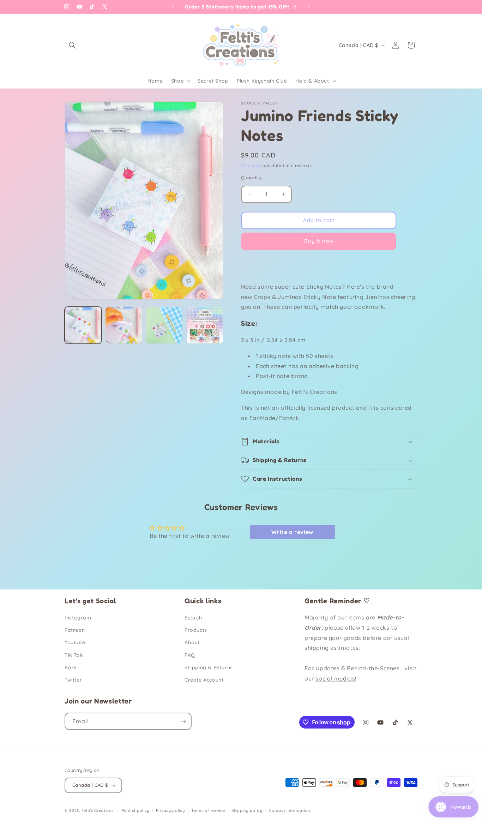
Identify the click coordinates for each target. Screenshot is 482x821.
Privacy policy (170, 810)
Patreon (75, 630)
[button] (72, 45)
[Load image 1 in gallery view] (83, 325)
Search (193, 618)
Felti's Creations (98, 810)
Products (196, 630)
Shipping (250, 165)
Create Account (204, 680)
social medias (335, 678)
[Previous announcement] (173, 6)
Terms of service (208, 810)
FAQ (190, 655)
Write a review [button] (292, 531)
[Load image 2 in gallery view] (123, 325)
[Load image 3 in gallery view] (164, 325)
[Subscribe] (183, 721)
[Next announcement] (309, 6)
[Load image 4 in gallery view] (204, 325)
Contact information (289, 810)
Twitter (73, 680)
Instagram (78, 618)
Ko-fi (71, 667)
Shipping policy (247, 810)
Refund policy (135, 810)
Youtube (75, 642)
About (192, 642)
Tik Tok (74, 655)
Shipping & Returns (209, 667)
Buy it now (318, 241)
